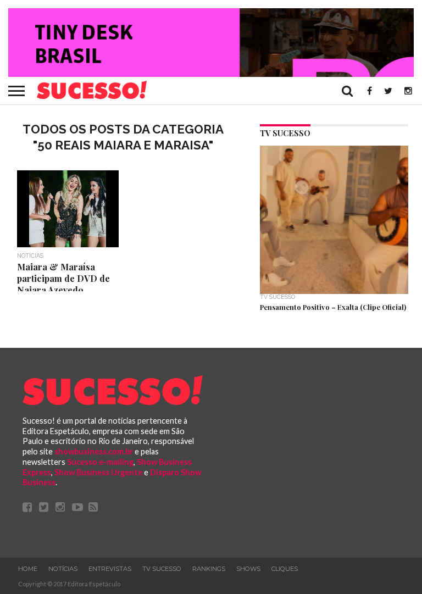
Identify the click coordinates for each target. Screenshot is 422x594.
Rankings (208, 569)
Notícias (62, 569)
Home (27, 569)
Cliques (284, 569)
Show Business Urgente (98, 472)
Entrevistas (109, 569)
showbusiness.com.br (93, 451)
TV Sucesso (161, 569)
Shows (248, 569)
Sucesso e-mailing (100, 462)
